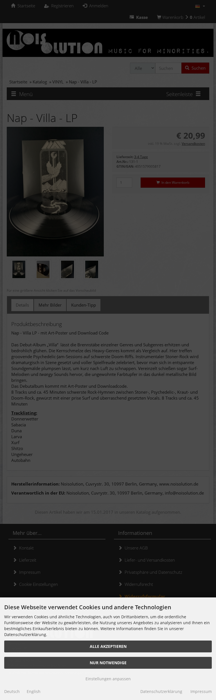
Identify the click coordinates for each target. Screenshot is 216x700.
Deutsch (12, 691)
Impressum (201, 691)
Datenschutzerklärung (161, 691)
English (33, 691)
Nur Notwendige (108, 662)
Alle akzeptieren (108, 646)
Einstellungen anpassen (108, 678)
